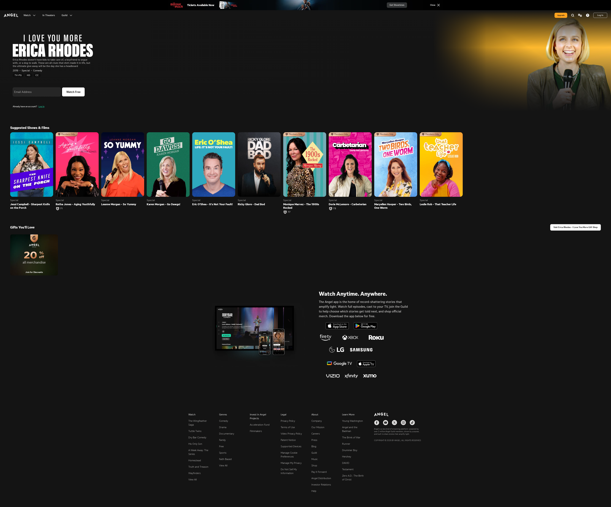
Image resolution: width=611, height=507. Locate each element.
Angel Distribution (321, 478)
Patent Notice (288, 440)
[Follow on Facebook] (376, 422)
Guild (314, 452)
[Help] (588, 15)
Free (221, 446)
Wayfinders (194, 473)
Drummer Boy (349, 450)
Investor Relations (321, 484)
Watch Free (73, 92)
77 (289, 212)
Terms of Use (288, 427)
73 (334, 208)
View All (192, 479)
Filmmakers (256, 431)
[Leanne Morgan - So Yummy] (122, 164)
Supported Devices (291, 446)
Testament (348, 469)
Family (222, 440)
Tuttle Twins (194, 431)
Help (313, 491)
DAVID (345, 462)
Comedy (223, 420)
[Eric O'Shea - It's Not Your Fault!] (213, 164)
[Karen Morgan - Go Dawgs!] (168, 164)
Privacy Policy (288, 420)
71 (61, 208)
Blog (313, 446)
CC (37, 75)
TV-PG (18, 75)
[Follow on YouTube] (385, 422)
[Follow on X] (394, 422)
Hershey (346, 456)
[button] (34, 15)
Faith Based (225, 459)
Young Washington (352, 420)
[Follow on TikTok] (412, 422)
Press (314, 440)
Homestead (194, 460)
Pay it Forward (319, 471)
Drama (222, 427)
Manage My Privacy (291, 462)
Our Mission (317, 427)
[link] (48, 15)
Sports (222, 452)
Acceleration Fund (260, 424)
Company (316, 420)
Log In (41, 106)
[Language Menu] (580, 15)
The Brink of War (351, 437)
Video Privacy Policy (291, 433)
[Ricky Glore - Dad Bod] (259, 164)
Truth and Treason (198, 466)
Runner (346, 443)
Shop (314, 465)
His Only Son (195, 443)
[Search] (572, 15)
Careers (315, 433)
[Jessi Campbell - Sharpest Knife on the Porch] (31, 164)
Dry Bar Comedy (197, 437)
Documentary (226, 433)
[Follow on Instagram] (403, 422)
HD (28, 75)
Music (314, 459)
